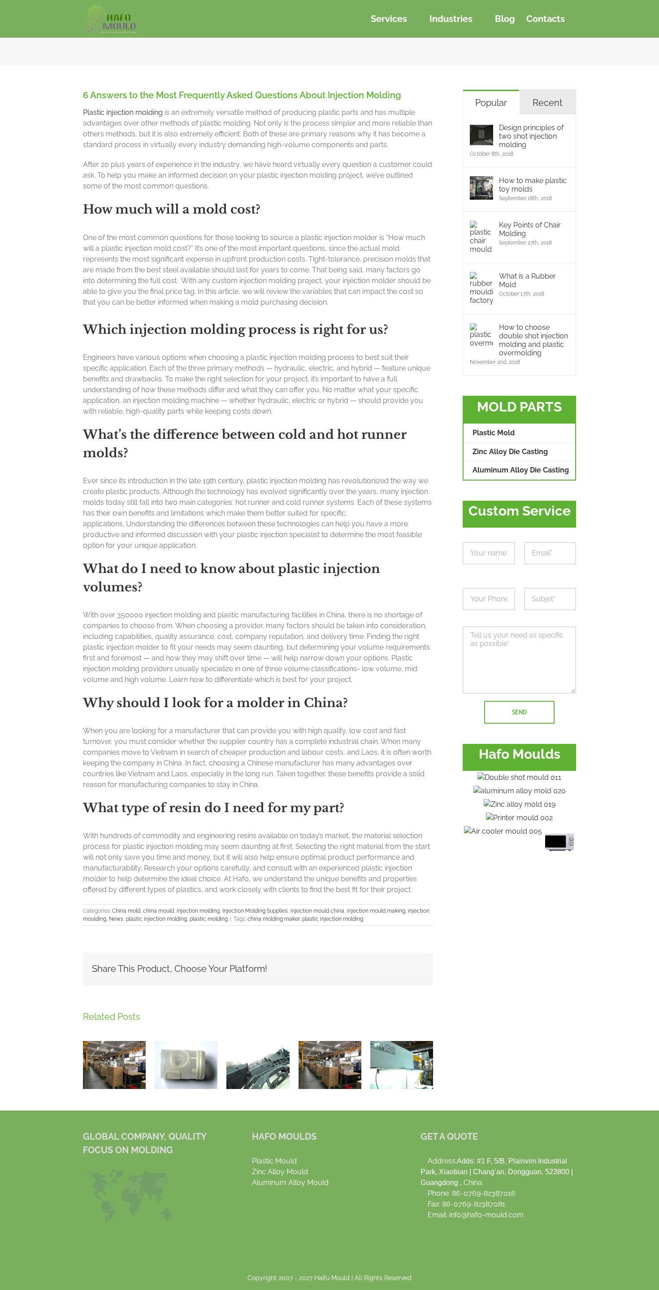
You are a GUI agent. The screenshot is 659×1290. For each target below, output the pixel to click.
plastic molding (209, 919)
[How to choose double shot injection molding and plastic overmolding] (481, 328)
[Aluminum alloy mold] (519, 791)
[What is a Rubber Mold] (481, 277)
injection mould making (376, 911)
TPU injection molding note (186, 1064)
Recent (548, 102)
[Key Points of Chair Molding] (481, 226)
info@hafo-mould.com (486, 1215)
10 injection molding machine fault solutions (329, 1064)
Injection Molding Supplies (255, 911)
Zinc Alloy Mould (280, 1172)
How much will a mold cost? (171, 209)
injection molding (198, 911)
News (116, 919)
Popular (491, 102)
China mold (126, 911)
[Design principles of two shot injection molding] (481, 128)
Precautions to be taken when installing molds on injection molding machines (114, 1064)
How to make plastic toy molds (533, 184)
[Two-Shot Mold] (519, 777)
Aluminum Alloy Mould (290, 1182)
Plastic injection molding (123, 112)
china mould (158, 911)
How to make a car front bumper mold (257, 1064)
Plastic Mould (274, 1161)
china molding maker (273, 919)
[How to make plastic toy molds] (481, 181)
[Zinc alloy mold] (519, 804)
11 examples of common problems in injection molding (401, 1064)
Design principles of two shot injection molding (531, 136)
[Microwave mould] (560, 841)
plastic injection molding (156, 919)
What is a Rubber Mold (527, 280)
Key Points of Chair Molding (530, 229)
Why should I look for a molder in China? (215, 702)
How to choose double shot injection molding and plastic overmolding (533, 340)
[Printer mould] (520, 818)
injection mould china (317, 911)
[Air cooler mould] (503, 831)
